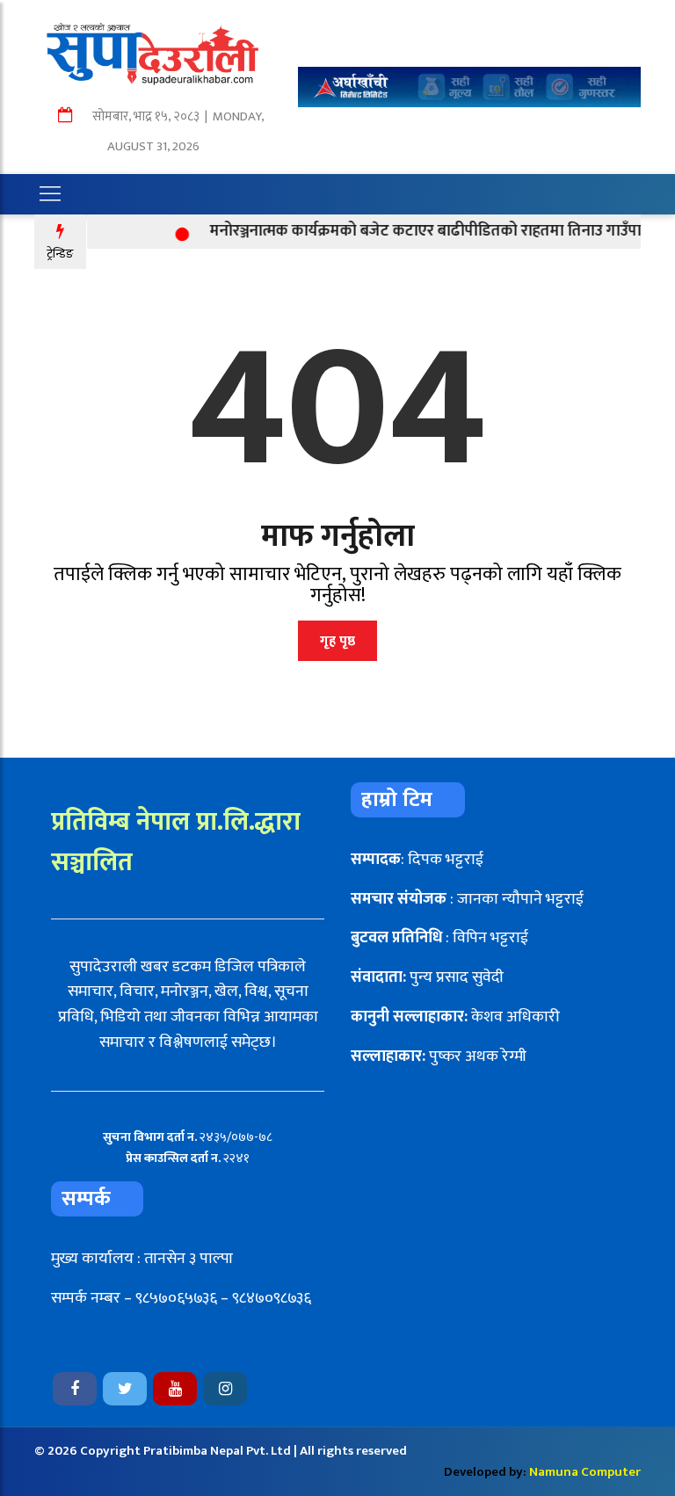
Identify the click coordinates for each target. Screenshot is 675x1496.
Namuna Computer (585, 1472)
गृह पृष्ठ (337, 641)
